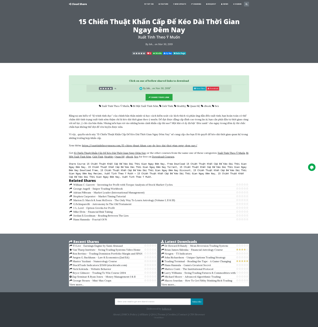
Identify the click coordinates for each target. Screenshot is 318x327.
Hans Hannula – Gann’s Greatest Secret (187, 265)
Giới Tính (167, 106)
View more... (77, 284)
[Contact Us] (312, 167)
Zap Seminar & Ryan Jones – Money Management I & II (104, 276)
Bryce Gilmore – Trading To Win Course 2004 (99, 272)
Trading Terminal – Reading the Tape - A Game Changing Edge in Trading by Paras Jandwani (196, 261)
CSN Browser (197, 314)
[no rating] (139, 53)
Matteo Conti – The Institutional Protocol (188, 269)
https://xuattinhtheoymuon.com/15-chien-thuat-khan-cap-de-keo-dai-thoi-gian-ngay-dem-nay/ (139, 145)
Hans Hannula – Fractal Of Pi (89, 219)
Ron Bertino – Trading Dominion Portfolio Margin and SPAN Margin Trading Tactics (106, 253)
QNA (153, 314)
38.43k (158, 53)
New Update (180, 4)
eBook (207, 106)
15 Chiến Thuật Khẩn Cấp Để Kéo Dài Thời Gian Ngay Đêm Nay (110, 152)
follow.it (166, 308)
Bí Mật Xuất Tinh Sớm (145, 106)
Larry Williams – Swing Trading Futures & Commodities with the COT (198, 272)
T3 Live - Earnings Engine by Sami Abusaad (97, 245)
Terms (161, 314)
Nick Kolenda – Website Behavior (91, 269)
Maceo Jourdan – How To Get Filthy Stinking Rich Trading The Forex (196, 280)
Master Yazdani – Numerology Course (94, 261)
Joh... (151, 44)
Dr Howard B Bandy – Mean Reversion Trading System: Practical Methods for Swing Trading (194, 245)
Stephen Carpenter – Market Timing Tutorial (99, 196)
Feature (164, 4)
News (225, 4)
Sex (217, 106)
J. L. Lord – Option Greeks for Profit (93, 207)
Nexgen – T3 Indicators (178, 253)
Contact (182, 314)
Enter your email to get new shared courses (136, 301)
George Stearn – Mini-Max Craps (91, 280)
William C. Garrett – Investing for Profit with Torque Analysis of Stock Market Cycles (122, 184)
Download (213, 88)
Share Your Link (160, 97)
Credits (171, 314)
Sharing (197, 4)
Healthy (181, 106)
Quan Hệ (195, 106)
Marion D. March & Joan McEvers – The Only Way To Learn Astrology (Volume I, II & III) (123, 200)
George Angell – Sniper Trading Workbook (97, 188)
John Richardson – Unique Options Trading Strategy (195, 257)
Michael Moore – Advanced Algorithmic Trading (192, 276)
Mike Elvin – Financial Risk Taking (92, 211)
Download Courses (163, 156)
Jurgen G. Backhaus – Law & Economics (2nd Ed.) (100, 257)
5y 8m (168, 53)
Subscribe (196, 301)
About (116, 314)
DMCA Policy (129, 314)
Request (212, 4)
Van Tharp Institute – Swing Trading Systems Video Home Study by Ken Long (105, 249)
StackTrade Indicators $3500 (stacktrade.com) (99, 265)
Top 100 (150, 4)
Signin (238, 4)
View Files (200, 88)
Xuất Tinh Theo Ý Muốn (159, 37)
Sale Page (180, 53)
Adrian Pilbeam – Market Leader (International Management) (108, 192)
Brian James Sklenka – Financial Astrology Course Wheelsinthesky (192, 249)
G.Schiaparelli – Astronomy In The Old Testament (102, 204)
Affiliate (143, 314)
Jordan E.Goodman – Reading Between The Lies (100, 215)
